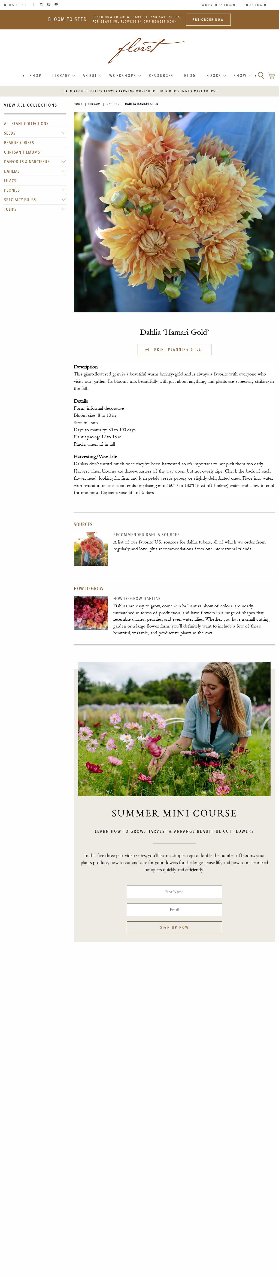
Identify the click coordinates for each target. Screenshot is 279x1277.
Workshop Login (219, 5)
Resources (161, 75)
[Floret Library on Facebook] (34, 5)
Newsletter (15, 5)
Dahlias (12, 171)
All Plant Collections (26, 124)
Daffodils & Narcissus (27, 162)
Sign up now (174, 927)
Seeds (10, 133)
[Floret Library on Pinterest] (48, 5)
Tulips (10, 209)
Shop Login (255, 5)
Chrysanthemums (22, 152)
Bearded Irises (19, 143)
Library (61, 75)
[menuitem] (36, 76)
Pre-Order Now (208, 19)
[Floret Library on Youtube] (56, 5)
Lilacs (10, 181)
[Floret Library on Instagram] (41, 5)
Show (240, 75)
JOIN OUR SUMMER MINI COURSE (188, 91)
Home (78, 104)
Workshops (123, 75)
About (90, 75)
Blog (190, 75)
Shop (36, 75)
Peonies (12, 190)
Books (214, 75)
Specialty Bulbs (20, 200)
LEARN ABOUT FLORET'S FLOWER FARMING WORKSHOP (108, 91)
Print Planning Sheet (178, 349)
